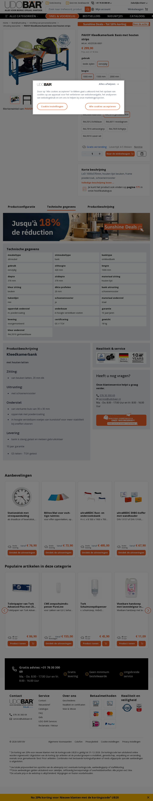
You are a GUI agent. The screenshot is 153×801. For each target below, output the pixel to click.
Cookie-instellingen (52, 106)
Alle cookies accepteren (102, 106)
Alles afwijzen (107, 84)
